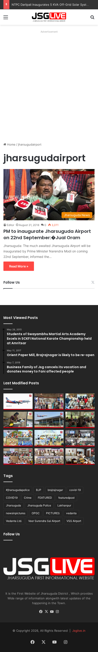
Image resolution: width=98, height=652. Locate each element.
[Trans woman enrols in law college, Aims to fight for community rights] (18, 420)
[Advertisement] (49, 84)
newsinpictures (15, 513)
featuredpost (66, 497)
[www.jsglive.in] (49, 17)
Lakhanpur (64, 505)
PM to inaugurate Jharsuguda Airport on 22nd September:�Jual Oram (47, 234)
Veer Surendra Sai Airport (44, 521)
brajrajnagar (55, 490)
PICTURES (53, 513)
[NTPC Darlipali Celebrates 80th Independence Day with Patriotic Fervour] (49, 438)
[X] (46, 611)
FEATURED (45, 497)
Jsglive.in (78, 630)
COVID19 (12, 497)
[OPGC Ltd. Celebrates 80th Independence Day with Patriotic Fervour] (18, 438)
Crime (27, 497)
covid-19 (75, 490)
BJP (38, 490)
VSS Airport (74, 521)
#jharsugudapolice (18, 490)
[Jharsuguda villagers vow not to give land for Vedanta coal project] (80, 420)
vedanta (71, 513)
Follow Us (11, 282)
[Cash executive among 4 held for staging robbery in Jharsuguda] (80, 401)
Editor (10, 225)
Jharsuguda (13, 505)
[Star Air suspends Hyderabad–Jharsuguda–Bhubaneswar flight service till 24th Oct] (49, 420)
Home (10, 144)
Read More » (18, 266)
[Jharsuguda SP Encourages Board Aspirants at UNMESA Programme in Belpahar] (18, 456)
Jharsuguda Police (39, 505)
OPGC (36, 513)
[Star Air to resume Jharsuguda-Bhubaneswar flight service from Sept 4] (18, 401)
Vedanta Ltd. (14, 521)
